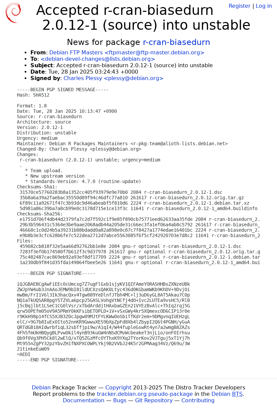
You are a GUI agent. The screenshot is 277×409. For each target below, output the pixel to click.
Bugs (119, 400)
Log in (264, 6)
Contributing (198, 400)
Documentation (83, 400)
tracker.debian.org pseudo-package (145, 394)
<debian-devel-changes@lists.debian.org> (98, 59)
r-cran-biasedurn (176, 42)
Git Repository (154, 400)
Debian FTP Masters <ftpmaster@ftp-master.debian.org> (126, 52)
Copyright (118, 387)
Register (240, 6)
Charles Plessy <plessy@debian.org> (113, 78)
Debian (41, 387)
